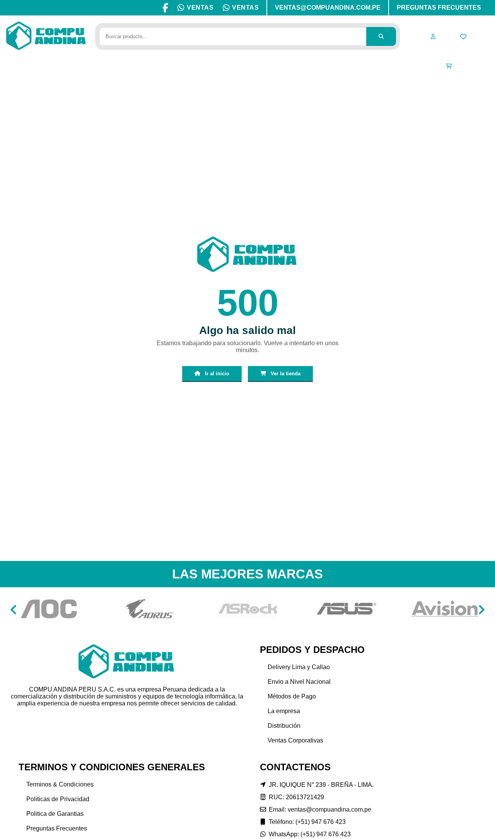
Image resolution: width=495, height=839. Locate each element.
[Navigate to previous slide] (13, 609)
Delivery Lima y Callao (299, 667)
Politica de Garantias (55, 813)
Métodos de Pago (292, 696)
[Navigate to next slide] (481, 609)
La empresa (284, 711)
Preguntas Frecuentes (56, 828)
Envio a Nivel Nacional (299, 681)
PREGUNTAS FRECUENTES (439, 7)
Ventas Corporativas (295, 740)
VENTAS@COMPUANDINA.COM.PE (328, 7)
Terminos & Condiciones (60, 784)
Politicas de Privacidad (57, 799)
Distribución (284, 725)
